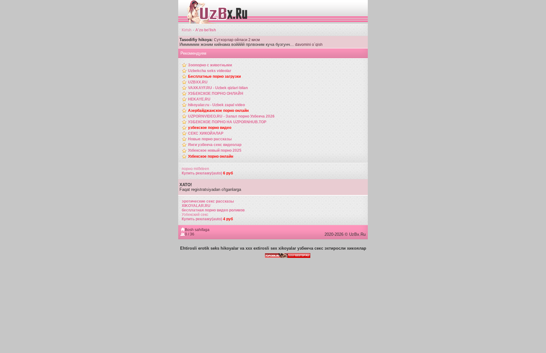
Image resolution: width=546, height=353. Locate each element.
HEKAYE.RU (199, 99)
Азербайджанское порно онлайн (218, 110)
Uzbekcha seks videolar (209, 71)
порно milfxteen (195, 169)
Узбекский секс (195, 214)
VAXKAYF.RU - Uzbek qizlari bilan (218, 88)
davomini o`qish (309, 44)
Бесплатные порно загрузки (214, 76)
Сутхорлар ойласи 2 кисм (237, 40)
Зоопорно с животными (210, 65)
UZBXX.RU (198, 82)
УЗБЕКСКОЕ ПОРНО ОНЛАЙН (215, 93)
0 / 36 (189, 234)
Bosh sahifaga (197, 230)
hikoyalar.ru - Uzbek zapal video (216, 105)
